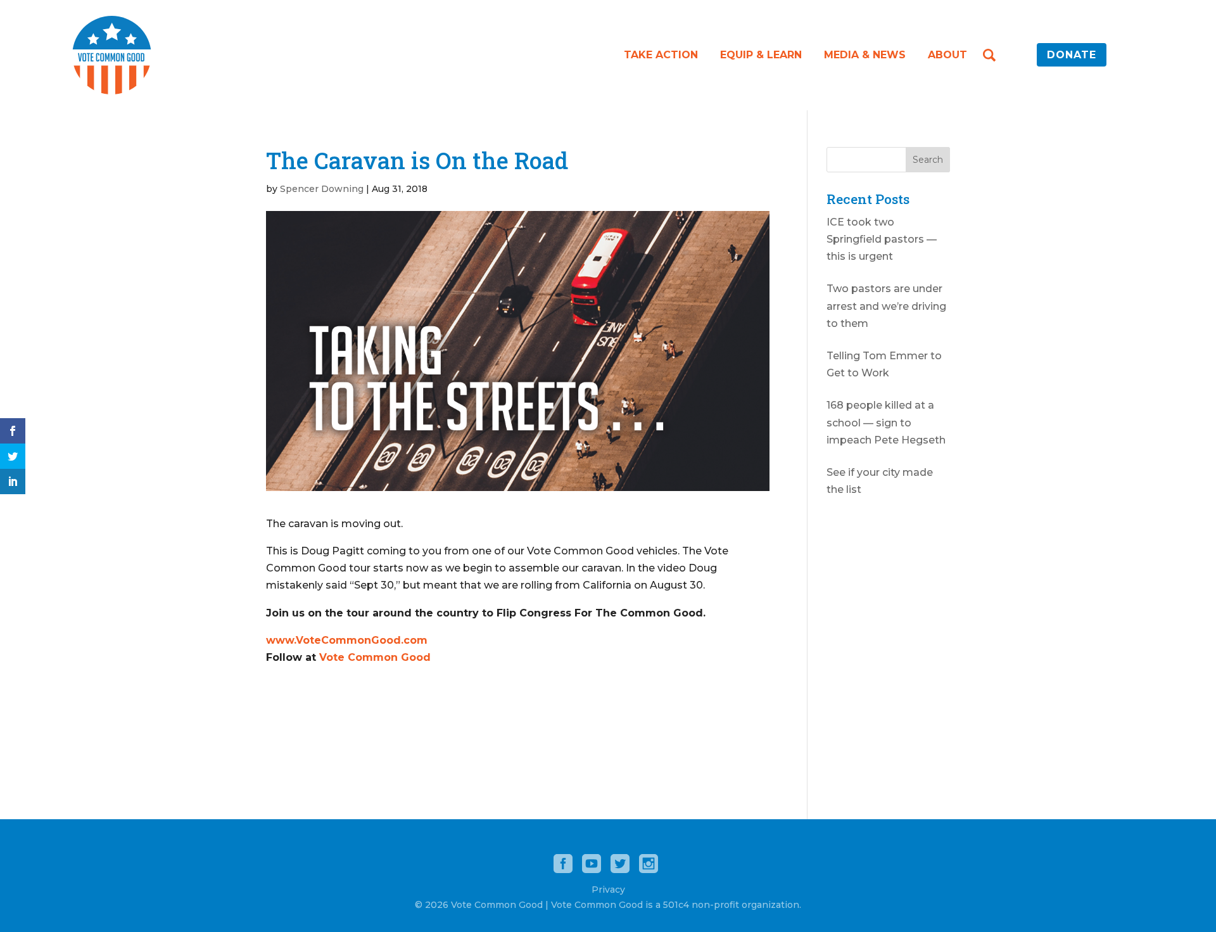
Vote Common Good (375, 657)
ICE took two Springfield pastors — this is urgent (881, 239)
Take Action (661, 55)
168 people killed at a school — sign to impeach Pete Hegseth (886, 422)
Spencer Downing (322, 189)
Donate (1071, 55)
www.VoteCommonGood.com (347, 640)
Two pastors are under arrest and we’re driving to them (886, 306)
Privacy (608, 889)
